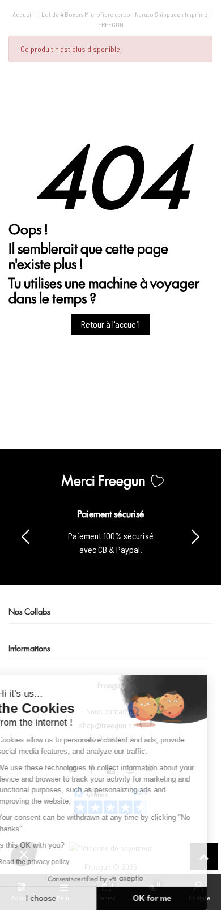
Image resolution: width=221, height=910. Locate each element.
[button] (195, 536)
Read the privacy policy (47, 862)
